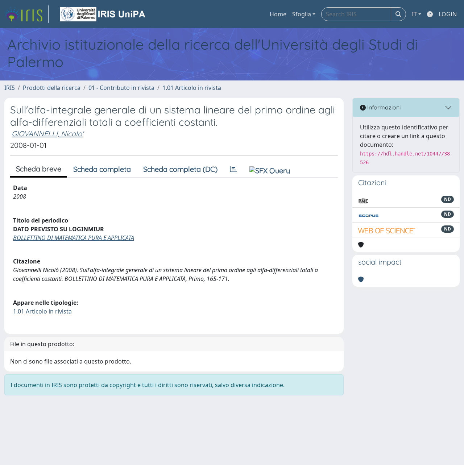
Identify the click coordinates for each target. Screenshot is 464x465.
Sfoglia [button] (301, 14)
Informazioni (383, 107)
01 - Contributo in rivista (121, 88)
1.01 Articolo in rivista (191, 88)
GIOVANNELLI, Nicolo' (47, 133)
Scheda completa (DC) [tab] (180, 169)
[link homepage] (26, 14)
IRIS (9, 88)
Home (278, 14)
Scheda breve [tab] (38, 168)
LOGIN (448, 14)
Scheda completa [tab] (102, 169)
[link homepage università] (103, 14)
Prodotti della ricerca (51, 88)
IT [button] (414, 14)
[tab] (233, 169)
